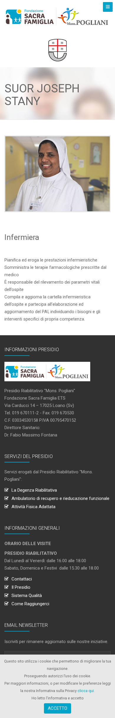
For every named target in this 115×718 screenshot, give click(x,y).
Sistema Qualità (27, 595)
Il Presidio (21, 587)
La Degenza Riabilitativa (34, 490)
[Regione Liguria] (57, 50)
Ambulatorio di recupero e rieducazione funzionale (60, 498)
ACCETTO (57, 708)
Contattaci (22, 579)
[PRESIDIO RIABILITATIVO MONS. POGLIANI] (57, 16)
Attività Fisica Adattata (33, 506)
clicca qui (86, 690)
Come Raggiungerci (30, 603)
